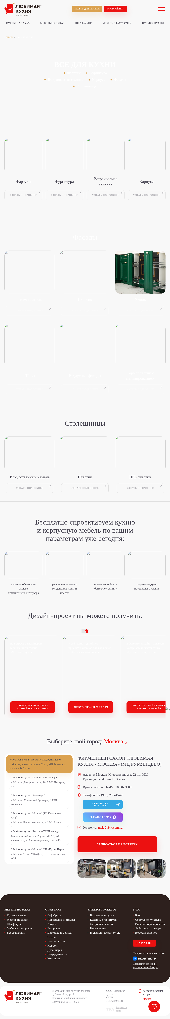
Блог (138, 915)
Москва (113, 741)
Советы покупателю (148, 919)
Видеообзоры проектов (150, 924)
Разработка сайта (121, 1009)
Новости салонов (146, 932)
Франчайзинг (115, 9)
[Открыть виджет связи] (154, 1006)
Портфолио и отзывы (61, 919)
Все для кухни (153, 23)
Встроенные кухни (102, 915)
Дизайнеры (54, 950)
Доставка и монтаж (59, 932)
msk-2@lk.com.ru (110, 827)
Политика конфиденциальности (70, 998)
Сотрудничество (57, 954)
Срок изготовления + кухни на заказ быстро (145, 965)
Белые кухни (98, 928)
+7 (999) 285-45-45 (110, 795)
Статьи (51, 937)
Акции (51, 924)
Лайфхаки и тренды (148, 928)
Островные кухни (101, 924)
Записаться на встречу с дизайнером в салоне (32, 707)
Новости (52, 945)
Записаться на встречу (117, 844)
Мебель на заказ (52, 23)
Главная (8, 37)
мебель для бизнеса (87, 9)
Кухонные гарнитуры (103, 919)
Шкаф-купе (83, 23)
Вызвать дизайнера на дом (91, 707)
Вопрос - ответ (57, 941)
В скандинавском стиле (105, 932)
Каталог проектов (102, 909)
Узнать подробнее (23, 195)
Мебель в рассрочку (116, 23)
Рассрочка (53, 928)
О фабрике (54, 915)
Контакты (53, 958)
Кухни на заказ (18, 23)
